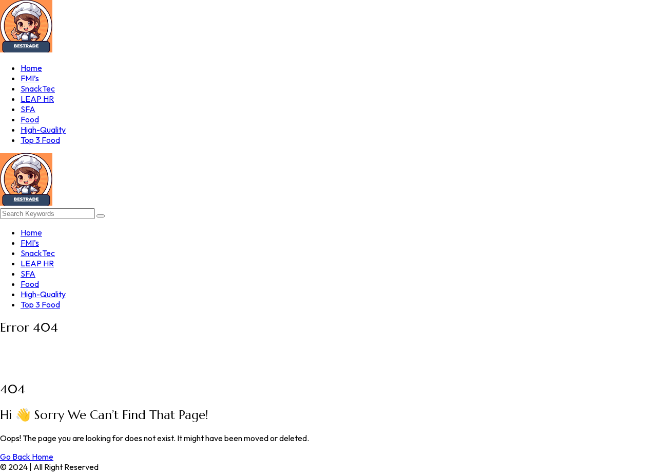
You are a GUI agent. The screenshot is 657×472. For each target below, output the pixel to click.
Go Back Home (26, 456)
